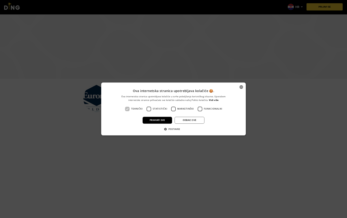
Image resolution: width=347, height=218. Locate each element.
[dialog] (173, 109)
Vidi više (214, 100)
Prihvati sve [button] (157, 120)
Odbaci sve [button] (189, 120)
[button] (173, 129)
